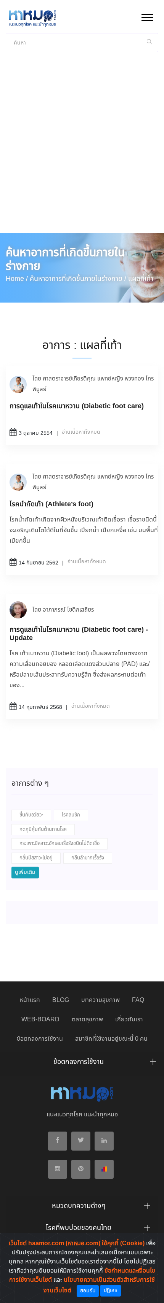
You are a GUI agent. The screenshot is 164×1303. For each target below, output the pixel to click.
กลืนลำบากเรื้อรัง (87, 858)
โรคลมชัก (71, 815)
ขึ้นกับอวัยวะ (31, 815)
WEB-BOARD (40, 1019)
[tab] (82, 1064)
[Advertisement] (82, 147)
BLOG (60, 1000)
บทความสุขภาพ (100, 1000)
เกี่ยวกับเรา (129, 1019)
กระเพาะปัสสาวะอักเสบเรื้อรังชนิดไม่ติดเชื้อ (59, 843)
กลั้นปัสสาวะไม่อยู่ (36, 858)
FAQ (138, 1000)
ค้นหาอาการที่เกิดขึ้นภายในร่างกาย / (78, 279)
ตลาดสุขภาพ (87, 1019)
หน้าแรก (30, 1000)
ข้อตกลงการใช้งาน (40, 1039)
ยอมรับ (87, 1291)
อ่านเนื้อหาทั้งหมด (81, 432)
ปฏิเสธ (110, 1290)
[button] (146, 16)
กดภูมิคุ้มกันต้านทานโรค (43, 829)
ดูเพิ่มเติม (25, 872)
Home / (17, 279)
